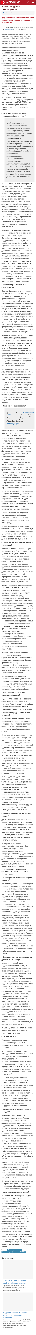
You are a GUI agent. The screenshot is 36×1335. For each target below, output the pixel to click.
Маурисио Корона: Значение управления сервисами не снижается (15, 1315)
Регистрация (12, 423)
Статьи (8, 13)
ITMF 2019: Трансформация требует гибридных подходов (15, 1281)
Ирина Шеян (9, 29)
